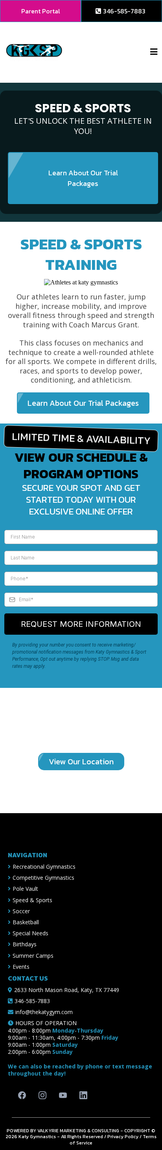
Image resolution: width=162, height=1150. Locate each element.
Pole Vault (25, 888)
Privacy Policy (122, 1136)
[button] (153, 52)
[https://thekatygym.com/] (34, 51)
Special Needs (30, 933)
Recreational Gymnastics (44, 866)
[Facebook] (22, 1095)
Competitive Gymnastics (43, 877)
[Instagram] (42, 1095)
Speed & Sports (32, 900)
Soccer (21, 911)
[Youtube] (63, 1095)
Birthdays (25, 944)
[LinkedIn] (83, 1095)
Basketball (26, 922)
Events (21, 966)
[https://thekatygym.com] (85, 832)
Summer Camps (33, 955)
